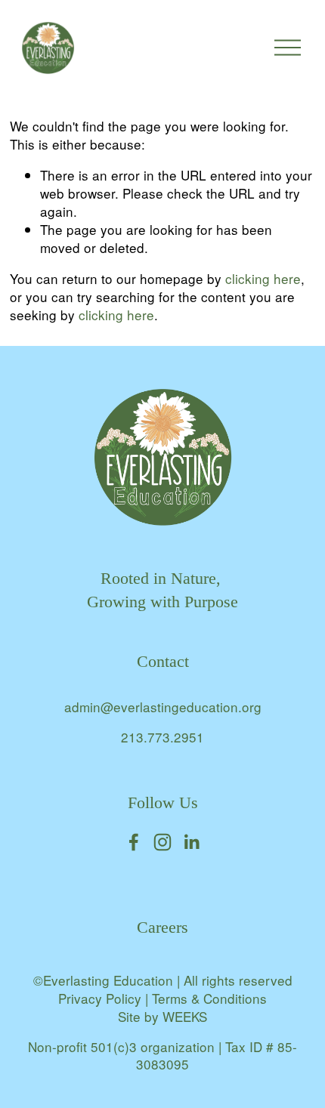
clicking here (263, 278)
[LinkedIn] (191, 842)
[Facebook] (134, 842)
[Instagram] (162, 842)
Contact (163, 661)
